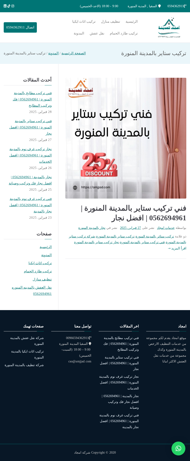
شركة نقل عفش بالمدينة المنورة (27, 341)
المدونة (79, 33)
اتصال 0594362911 (20, 27)
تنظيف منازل (110, 21)
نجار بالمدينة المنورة (91, 228)
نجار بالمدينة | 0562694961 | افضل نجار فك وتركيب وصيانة (30, 180)
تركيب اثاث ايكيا (83, 21)
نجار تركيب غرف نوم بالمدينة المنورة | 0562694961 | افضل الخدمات (30, 155)
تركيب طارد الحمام (124, 33)
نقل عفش (97, 33)
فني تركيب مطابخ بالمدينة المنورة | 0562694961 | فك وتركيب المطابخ (32, 99)
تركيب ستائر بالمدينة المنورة (155, 236)
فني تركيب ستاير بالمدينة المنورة (142, 242)
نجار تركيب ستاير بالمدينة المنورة (96, 242)
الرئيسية (132, 21)
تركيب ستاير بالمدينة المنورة (115, 236)
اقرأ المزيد (178, 248)
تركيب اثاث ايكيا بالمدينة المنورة (27, 354)
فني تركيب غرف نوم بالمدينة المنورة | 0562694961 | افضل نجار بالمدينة (30, 205)
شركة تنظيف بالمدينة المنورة (24, 365)
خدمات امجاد (166, 228)
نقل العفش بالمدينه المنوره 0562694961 (32, 291)
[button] (178, 448)
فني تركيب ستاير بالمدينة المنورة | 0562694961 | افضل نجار (30, 127)
